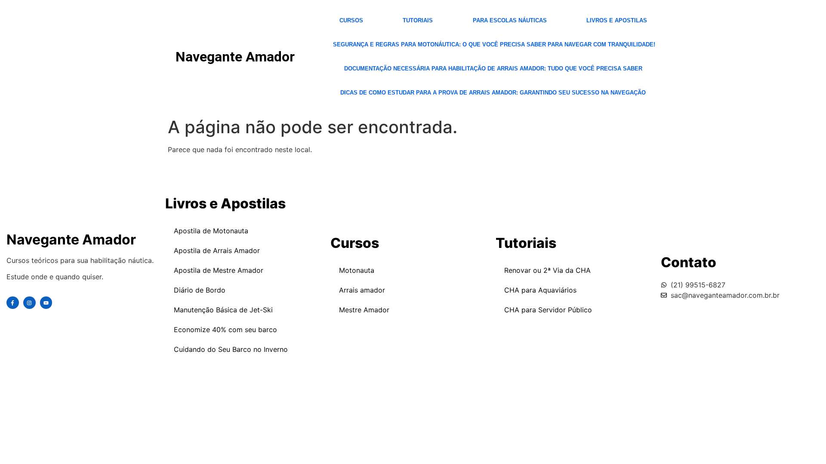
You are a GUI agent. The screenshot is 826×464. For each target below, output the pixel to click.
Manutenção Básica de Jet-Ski (223, 309)
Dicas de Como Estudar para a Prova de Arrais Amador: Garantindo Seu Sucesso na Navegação (493, 92)
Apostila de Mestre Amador (218, 270)
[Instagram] (29, 302)
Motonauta (356, 270)
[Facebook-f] (12, 302)
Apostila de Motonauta (211, 230)
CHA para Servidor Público (548, 309)
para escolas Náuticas (510, 20)
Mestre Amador (364, 309)
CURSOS (351, 20)
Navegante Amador (235, 57)
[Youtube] (46, 302)
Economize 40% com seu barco (225, 329)
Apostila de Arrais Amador (217, 250)
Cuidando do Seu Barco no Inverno (231, 349)
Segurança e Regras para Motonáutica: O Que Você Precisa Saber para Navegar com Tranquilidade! (494, 44)
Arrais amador (362, 290)
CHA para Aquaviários (540, 290)
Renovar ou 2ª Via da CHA (547, 270)
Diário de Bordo (199, 290)
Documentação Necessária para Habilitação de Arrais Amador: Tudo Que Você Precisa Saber (493, 68)
